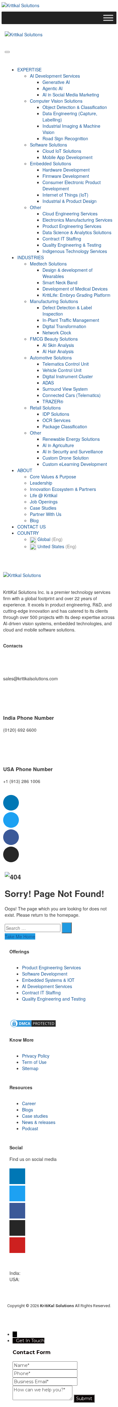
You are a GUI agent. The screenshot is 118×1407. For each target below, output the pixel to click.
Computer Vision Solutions (56, 101)
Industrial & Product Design (69, 201)
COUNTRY (28, 533)
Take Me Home (20, 936)
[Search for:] (32, 928)
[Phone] (45, 1373)
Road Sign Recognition (65, 138)
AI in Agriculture (58, 445)
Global (49, 539)
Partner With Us (45, 514)
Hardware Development (66, 170)
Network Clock (56, 332)
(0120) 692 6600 (38, 1273)
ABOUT (24, 470)
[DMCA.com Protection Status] (33, 1023)
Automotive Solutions (51, 357)
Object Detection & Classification (74, 107)
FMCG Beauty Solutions (54, 339)
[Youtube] (17, 1245)
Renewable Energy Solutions (71, 439)
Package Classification (64, 426)
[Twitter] (11, 820)
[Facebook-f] (11, 837)
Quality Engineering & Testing (71, 245)
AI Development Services (55, 76)
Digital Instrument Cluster (67, 376)
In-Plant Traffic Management (70, 320)
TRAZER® (52, 401)
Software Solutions (48, 145)
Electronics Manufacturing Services (77, 220)
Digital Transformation (64, 326)
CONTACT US (31, 526)
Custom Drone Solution (65, 458)
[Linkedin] (11, 803)
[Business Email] (45, 1381)
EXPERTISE (29, 69)
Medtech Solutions (48, 263)
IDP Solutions (55, 414)
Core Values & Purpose (53, 476)
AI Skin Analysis (58, 345)
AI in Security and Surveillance (72, 451)
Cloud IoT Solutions (61, 151)
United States (56, 546)
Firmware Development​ (65, 176)
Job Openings (44, 501)
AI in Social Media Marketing (70, 94)
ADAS (48, 382)
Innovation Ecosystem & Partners (63, 489)
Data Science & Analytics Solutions (76, 232)
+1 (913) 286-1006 (39, 1279)
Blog (34, 520)
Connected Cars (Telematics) (71, 395)
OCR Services (56, 420)
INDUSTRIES (30, 257)
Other (35, 207)
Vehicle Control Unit (61, 370)
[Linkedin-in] (17, 1176)
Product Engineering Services (71, 226)
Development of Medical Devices (75, 289)
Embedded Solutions (50, 163)
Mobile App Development (67, 157)
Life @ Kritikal (43, 495)
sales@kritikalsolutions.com (36, 1267)
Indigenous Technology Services (74, 251)
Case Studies (43, 508)
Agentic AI (52, 88)
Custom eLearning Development (74, 464)
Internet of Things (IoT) (65, 195)
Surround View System (65, 389)
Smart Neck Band (59, 282)
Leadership (41, 483)
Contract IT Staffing (61, 238)
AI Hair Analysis (58, 351)
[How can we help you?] (43, 1398)
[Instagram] (11, 854)
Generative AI (56, 82)
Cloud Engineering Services (70, 213)
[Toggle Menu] (108, 18)
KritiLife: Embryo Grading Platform (76, 295)
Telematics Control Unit (65, 364)
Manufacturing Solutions (54, 301)
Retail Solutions (45, 408)
